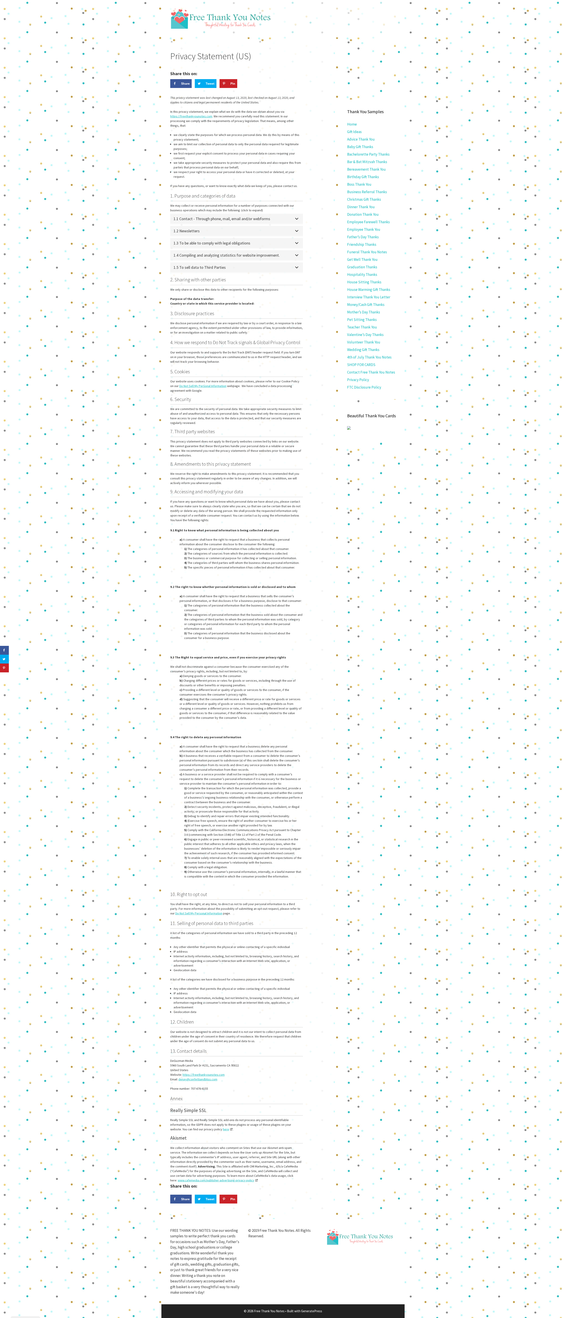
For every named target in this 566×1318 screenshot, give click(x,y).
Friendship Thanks (361, 244)
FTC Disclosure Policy (364, 387)
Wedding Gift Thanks (363, 349)
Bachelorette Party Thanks (368, 154)
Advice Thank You (361, 139)
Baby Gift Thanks (360, 146)
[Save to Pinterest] (4, 668)
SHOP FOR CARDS (361, 364)
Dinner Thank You (361, 206)
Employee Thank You (363, 229)
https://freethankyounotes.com (191, 116)
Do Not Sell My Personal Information (202, 386)
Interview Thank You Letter (368, 297)
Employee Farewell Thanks (368, 221)
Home (352, 124)
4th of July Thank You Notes (369, 357)
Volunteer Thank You (363, 342)
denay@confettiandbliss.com (197, 1079)
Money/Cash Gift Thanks (365, 304)
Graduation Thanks (362, 267)
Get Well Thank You (362, 259)
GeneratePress (311, 1311)
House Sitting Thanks (364, 282)
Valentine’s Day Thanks (365, 334)
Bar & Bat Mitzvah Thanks (367, 161)
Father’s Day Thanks (363, 237)
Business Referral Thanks (367, 191)
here (226, 1129)
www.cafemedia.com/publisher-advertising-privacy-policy (216, 1180)
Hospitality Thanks (362, 274)
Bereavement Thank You (366, 169)
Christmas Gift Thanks (364, 199)
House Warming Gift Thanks (368, 289)
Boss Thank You (359, 184)
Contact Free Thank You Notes (371, 372)
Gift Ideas (354, 131)
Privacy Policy (358, 379)
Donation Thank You (363, 214)
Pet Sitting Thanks (362, 319)
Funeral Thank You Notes (367, 252)
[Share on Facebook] (4, 650)
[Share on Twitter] (4, 659)
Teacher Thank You (362, 327)
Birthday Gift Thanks (363, 176)
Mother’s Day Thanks (363, 312)
